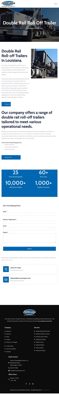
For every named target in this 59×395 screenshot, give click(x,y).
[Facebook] (26, 384)
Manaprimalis (45, 390)
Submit (29, 249)
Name (5, 211)
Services (23, 28)
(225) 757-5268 (15, 268)
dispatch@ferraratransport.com (20, 278)
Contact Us (7, 104)
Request (5, 232)
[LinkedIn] (33, 384)
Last (31, 216)
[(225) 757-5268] (6, 269)
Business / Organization (10, 219)
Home (18, 28)
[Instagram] (29, 384)
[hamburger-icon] (55, 4)
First (4, 216)
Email (5, 226)
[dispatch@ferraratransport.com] (6, 279)
